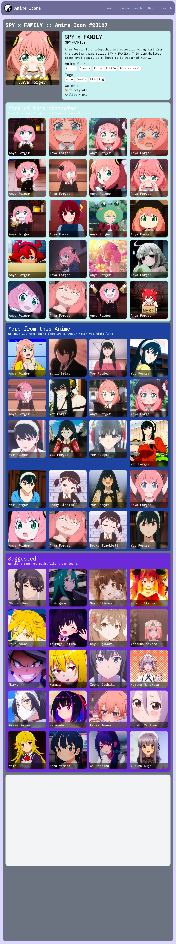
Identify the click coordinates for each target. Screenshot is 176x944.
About (151, 8)
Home (109, 8)
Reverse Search (130, 8)
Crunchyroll (77, 90)
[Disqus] (88, 820)
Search (167, 8)
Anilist (71, 94)
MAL (84, 94)
